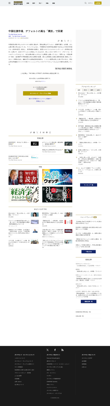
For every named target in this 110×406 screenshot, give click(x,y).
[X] (47, 350)
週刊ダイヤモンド (51, 361)
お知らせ (84, 367)
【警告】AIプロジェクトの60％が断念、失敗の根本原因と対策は (88, 240)
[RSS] (62, 350)
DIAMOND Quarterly (52, 381)
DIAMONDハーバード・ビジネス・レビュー (58, 364)
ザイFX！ (49, 375)
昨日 (85, 90)
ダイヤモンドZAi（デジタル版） (55, 367)
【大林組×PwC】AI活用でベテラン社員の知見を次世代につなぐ (88, 222)
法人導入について (19, 384)
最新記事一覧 (89, 301)
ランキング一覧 (88, 185)
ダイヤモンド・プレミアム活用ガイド (24, 364)
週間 (91, 90)
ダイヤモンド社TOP (87, 358)
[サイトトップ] (18, 3)
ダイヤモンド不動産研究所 (53, 378)
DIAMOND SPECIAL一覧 (83, 312)
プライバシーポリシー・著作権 (23, 373)
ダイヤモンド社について (88, 355)
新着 (28, 3)
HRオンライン (50, 384)
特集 (47, 3)
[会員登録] (97, 3)
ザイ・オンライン (51, 373)
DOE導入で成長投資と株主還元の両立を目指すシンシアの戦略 (88, 228)
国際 (10, 36)
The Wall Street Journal (15, 34)
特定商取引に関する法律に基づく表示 (24, 370)
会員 (98, 90)
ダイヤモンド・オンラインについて (24, 355)
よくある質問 (18, 375)
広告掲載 (17, 378)
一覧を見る (88, 252)
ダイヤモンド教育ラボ (52, 390)
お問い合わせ (18, 381)
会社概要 (84, 361)
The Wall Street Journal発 (19, 36)
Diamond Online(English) (53, 358)
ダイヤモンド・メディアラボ (54, 393)
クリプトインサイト (52, 387)
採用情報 (84, 364)
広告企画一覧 (80, 316)
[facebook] (55, 350)
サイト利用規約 (19, 367)
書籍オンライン (51, 370)
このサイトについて (20, 358)
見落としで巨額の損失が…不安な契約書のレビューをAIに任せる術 (88, 246)
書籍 (53, 3)
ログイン (90, 3)
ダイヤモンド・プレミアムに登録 (40, 93)
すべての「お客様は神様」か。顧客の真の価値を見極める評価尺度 (88, 234)
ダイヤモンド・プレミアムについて (24, 361)
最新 (79, 90)
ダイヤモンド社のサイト (53, 355)
